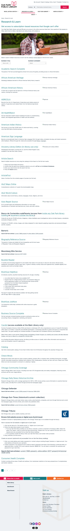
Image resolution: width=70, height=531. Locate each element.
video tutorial (16, 294)
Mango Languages (41, 141)
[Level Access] (35, 528)
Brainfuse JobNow (9, 302)
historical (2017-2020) (20, 254)
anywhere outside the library (22, 215)
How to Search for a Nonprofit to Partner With (20, 336)
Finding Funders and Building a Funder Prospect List (33, 334)
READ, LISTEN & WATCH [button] (10, 11)
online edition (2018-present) (35, 233)
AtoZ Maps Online (8, 184)
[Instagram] (36, 523)
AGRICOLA (5, 99)
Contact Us (65, 2)
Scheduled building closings (50, 511)
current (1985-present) (29, 451)
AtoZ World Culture (9, 193)
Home (2, 18)
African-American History (12, 88)
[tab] (13, 483)
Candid (4, 325)
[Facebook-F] (33, 523)
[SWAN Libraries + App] (30, 523)
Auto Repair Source (9, 202)
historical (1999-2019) (34, 391)
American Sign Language (11, 136)
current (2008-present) (21, 391)
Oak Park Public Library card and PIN (13, 29)
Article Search (37, 57)
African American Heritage (12, 78)
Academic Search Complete (13, 69)
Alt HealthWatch (8, 113)
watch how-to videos (10, 31)
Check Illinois (6, 356)
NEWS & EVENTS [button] (57, 11)
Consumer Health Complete (13, 458)
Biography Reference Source (13, 239)
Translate (59, 2)
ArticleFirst (6, 175)
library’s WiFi (55, 428)
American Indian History (11, 125)
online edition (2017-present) (48, 451)
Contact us (45, 500)
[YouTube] (39, 523)
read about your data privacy (23, 31)
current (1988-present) (21, 233)
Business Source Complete (12, 313)
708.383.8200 (46, 498)
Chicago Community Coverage (14, 368)
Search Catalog (45, 2)
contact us (37, 31)
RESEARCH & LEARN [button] (27, 11)
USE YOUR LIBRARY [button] (43, 11)
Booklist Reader (8, 260)
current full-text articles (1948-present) (25, 405)
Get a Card (53, 2)
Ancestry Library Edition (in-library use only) (19, 147)
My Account (37, 2)
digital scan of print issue (33, 417)
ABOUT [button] (33, 14)
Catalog (4, 347)
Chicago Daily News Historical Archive (17, 378)
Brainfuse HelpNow (9, 272)
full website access (15, 417)
